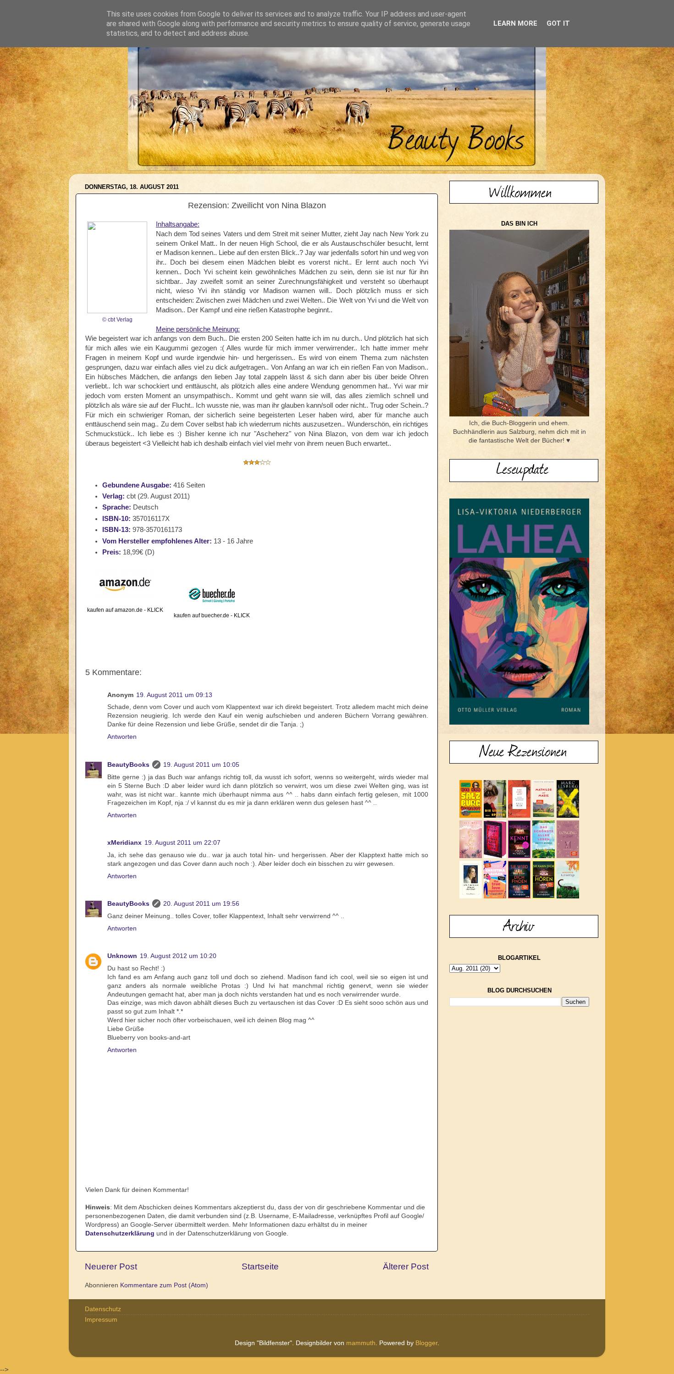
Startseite (260, 1266)
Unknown (122, 956)
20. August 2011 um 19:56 (201, 903)
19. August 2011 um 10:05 (201, 764)
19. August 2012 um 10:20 (178, 956)
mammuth (361, 1343)
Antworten (122, 736)
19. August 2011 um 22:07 (182, 842)
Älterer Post (406, 1266)
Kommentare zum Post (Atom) (164, 1285)
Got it (558, 23)
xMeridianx (124, 842)
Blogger (426, 1343)
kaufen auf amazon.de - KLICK (125, 610)
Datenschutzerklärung (120, 1233)
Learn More (515, 23)
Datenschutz (103, 1309)
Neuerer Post (111, 1266)
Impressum (101, 1319)
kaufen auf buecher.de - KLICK (212, 615)
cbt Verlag (120, 319)
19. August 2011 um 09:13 (174, 695)
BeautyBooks (128, 764)
